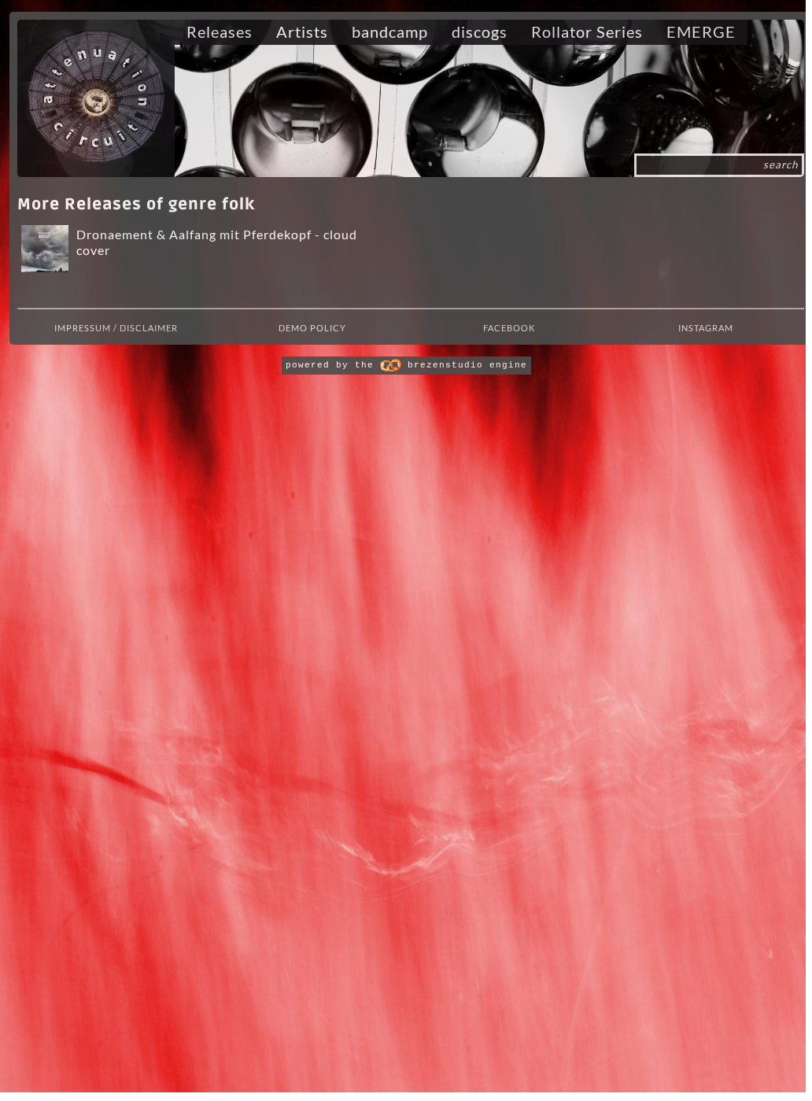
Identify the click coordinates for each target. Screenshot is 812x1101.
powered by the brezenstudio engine (406, 365)
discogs (479, 31)
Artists (302, 31)
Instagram (705, 328)
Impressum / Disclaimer (116, 328)
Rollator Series (587, 31)
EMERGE (701, 31)
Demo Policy (312, 328)
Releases (219, 31)
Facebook (509, 328)
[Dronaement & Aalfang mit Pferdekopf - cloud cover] (42, 248)
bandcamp (390, 31)
